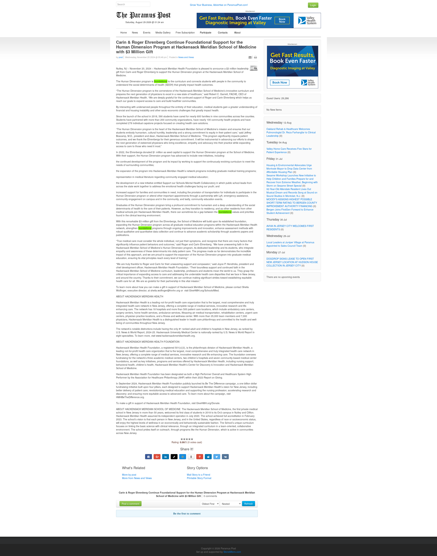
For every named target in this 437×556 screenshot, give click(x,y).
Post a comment (130, 503)
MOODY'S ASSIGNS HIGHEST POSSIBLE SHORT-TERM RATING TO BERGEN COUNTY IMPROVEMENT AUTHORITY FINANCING (291, 203)
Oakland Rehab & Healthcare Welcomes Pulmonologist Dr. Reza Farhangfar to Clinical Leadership (291, 132)
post (121, 57)
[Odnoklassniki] (191, 456)
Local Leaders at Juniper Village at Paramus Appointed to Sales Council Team (290, 244)
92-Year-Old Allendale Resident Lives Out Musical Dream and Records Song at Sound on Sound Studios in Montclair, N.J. (291, 192)
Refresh (248, 503)
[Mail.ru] (182, 456)
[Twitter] (216, 456)
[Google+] (157, 456)
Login (313, 5)
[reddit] (208, 456)
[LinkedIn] (165, 456)
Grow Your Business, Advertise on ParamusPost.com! (219, 4)
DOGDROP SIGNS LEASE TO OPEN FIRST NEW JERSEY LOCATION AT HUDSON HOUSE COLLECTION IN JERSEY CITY (292, 262)
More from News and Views (137, 478)
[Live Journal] (174, 456)
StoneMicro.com (232, 551)
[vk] (225, 456)
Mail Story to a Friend (198, 474)
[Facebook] (148, 456)
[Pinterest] (199, 456)
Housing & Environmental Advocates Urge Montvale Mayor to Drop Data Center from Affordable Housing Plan (289, 168)
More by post (129, 474)
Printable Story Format (199, 478)
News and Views (186, 57)
